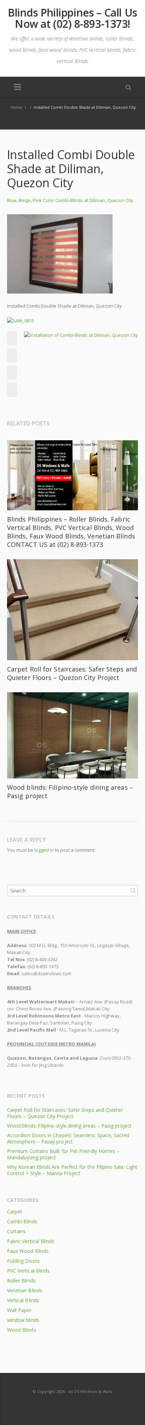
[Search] (128, 87)
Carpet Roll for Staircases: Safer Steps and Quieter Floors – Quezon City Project (72, 673)
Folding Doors (23, 1260)
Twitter (14, 355)
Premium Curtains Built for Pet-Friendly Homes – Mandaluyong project (63, 1154)
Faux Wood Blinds (28, 1251)
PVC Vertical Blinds (28, 1270)
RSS (73, 1405)
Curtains (16, 1231)
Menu (17, 87)
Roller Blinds (21, 1280)
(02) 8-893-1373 (42, 966)
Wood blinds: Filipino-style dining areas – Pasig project (69, 1125)
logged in (44, 850)
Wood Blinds (21, 1329)
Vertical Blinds (23, 1300)
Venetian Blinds (24, 1290)
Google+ (14, 373)
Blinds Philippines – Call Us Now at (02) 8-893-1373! (72, 18)
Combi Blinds (22, 1221)
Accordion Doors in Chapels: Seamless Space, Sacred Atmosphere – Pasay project (68, 1138)
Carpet (14, 1211)
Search (133, 890)
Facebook (14, 338)
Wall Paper (19, 1310)
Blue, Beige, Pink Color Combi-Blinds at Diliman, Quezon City (70, 200)
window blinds (23, 1320)
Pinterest (14, 390)
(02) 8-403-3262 (42, 959)
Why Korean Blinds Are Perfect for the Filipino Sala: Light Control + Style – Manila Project (72, 1170)
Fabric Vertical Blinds (30, 1241)
